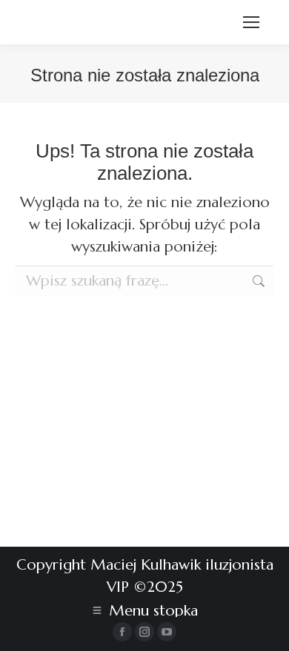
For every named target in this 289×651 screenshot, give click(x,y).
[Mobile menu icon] (251, 22)
